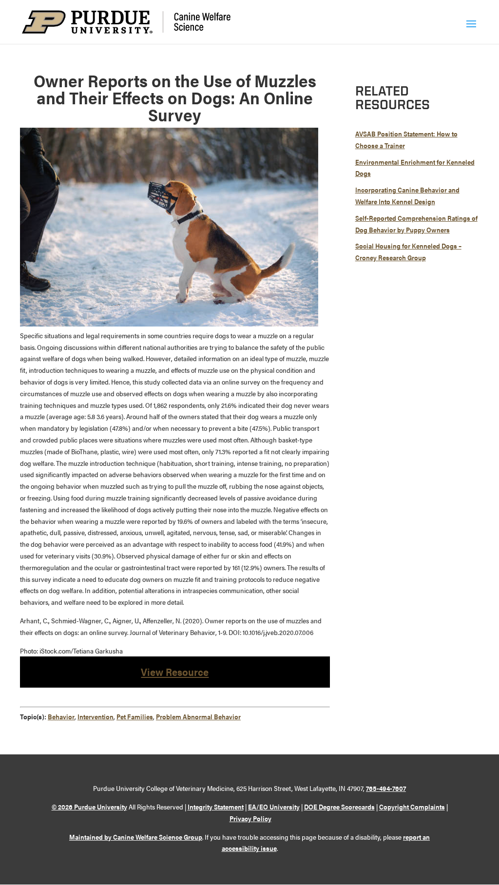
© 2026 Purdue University (89, 806)
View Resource (175, 671)
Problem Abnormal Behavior (198, 716)
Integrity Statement (216, 806)
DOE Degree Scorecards (339, 806)
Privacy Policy (250, 818)
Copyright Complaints (412, 806)
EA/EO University (274, 806)
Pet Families (134, 716)
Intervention (95, 716)
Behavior (61, 716)
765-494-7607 (386, 788)
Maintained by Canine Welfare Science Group (135, 837)
